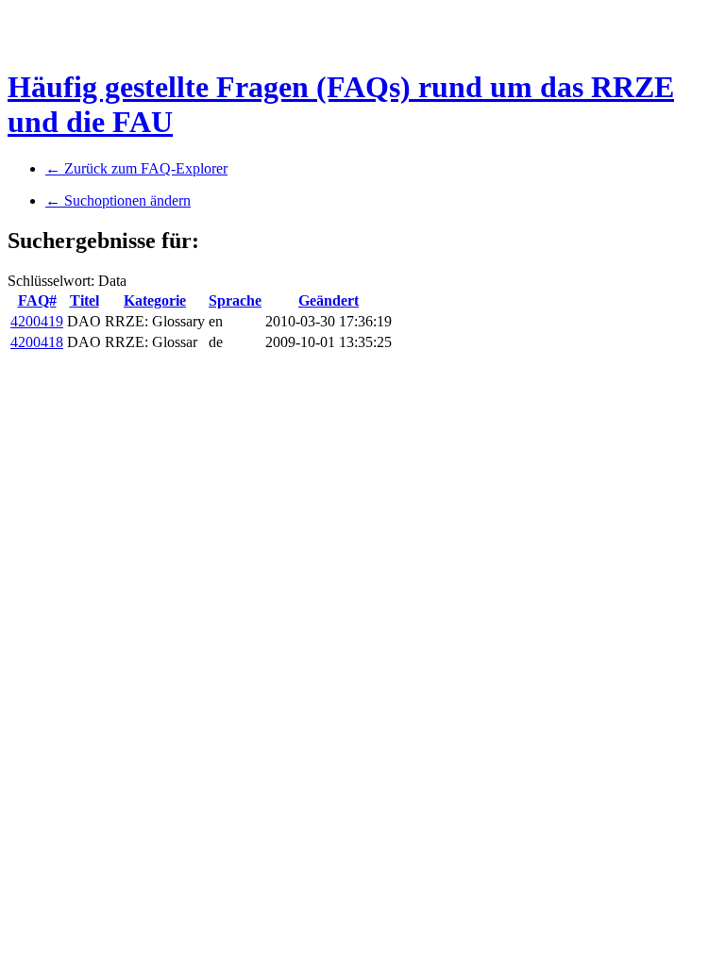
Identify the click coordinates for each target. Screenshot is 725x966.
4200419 (36, 321)
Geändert (328, 300)
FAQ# (37, 300)
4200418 (36, 342)
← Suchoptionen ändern (118, 200)
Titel (84, 300)
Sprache (235, 300)
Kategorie (155, 300)
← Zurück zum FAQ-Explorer (136, 168)
